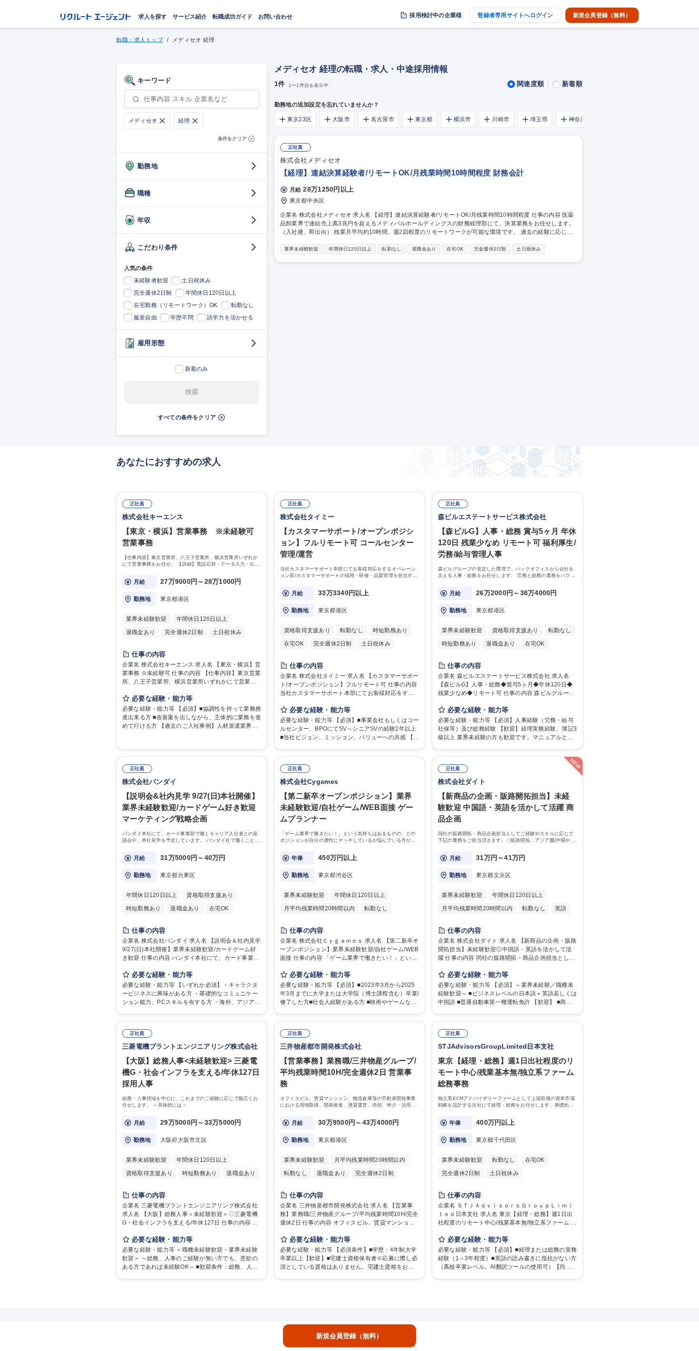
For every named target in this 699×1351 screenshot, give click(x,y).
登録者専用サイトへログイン (515, 15)
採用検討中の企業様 (435, 15)
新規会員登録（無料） (602, 15)
